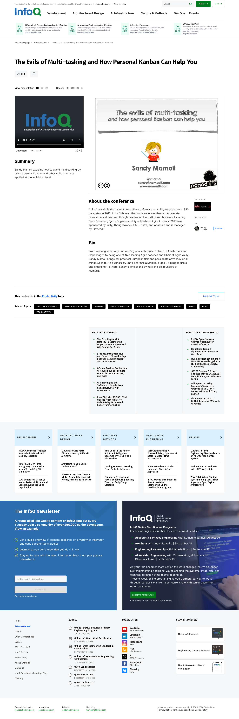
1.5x (77, 88)
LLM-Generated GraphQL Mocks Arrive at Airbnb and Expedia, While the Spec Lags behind (33, 483)
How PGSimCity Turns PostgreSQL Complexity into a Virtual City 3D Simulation (31, 468)
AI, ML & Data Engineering (155, 437)
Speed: (60, 88)
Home (18, 620)
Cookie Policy (201, 710)
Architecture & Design (88, 13)
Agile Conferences (171, 306)
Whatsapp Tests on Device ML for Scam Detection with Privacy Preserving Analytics (76, 477)
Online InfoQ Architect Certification (93, 638)
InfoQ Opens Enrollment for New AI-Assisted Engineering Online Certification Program (162, 483)
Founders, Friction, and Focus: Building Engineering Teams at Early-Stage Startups (119, 481)
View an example (27, 528)
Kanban (99, 306)
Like (23, 74)
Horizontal (42, 88)
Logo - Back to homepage (28, 12)
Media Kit (19, 668)
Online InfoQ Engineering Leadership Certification (94, 647)
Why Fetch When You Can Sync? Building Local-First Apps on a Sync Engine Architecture (204, 481)
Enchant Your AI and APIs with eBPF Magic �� (204, 468)
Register (203, 4)
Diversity (19, 678)
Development (56, 13)
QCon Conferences (24, 636)
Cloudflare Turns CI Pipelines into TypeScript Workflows (204, 352)
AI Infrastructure (122, 13)
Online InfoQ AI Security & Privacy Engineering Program (92, 629)
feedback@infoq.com (24, 710)
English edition (101, 4)
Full (46, 88)
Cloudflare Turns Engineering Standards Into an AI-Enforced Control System (205, 454)
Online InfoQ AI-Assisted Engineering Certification (94, 657)
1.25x (72, 88)
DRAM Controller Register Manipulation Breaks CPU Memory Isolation (32, 453)
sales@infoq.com (46, 710)
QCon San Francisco (84, 667)
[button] (41, 589)
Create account (23, 626)
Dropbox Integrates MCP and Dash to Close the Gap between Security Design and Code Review (111, 358)
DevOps (179, 13)
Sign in (218, 4)
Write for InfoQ (22, 647)
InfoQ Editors (21, 652)
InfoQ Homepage (22, 42)
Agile (192, 306)
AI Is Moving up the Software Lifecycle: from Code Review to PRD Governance (110, 387)
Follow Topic (211, 296)
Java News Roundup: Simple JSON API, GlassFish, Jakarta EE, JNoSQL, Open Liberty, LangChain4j (205, 363)
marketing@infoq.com (96, 710)
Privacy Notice (165, 710)
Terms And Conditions (183, 710)
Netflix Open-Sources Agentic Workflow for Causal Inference (202, 342)
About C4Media (22, 662)
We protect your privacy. (26, 596)
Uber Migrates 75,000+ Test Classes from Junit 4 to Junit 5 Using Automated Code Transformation (112, 401)
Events (194, 13)
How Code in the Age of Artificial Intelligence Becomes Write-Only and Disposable (118, 454)
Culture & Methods (154, 13)
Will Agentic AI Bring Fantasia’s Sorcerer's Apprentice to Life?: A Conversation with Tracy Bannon (204, 388)
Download (21, 150)
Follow (219, 228)
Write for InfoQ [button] (120, 4)
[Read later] (34, 74)
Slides (39, 151)
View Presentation (24, 88)
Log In (18, 631)
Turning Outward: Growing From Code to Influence (119, 468)
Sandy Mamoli (204, 228)
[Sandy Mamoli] (196, 228)
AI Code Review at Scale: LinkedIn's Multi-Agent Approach (160, 469)
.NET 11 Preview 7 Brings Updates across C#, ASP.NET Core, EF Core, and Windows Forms (206, 375)
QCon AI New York (83, 674)
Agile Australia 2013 (76, 306)
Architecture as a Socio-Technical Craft (74, 465)
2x (82, 88)
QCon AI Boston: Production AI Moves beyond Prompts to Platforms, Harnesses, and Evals (112, 372)
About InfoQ (21, 657)
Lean (204, 306)
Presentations (40, 42)
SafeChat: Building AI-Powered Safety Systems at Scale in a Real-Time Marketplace (162, 454)
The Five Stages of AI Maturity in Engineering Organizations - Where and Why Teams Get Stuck (111, 343)
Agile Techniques (119, 306)
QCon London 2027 (84, 682)
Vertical (37, 88)
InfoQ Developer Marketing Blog (31, 673)
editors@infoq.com (70, 710)
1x (67, 88)
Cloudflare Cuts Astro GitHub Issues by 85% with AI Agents (205, 401)
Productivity (49, 296)
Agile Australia (145, 306)
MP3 (32, 151)
